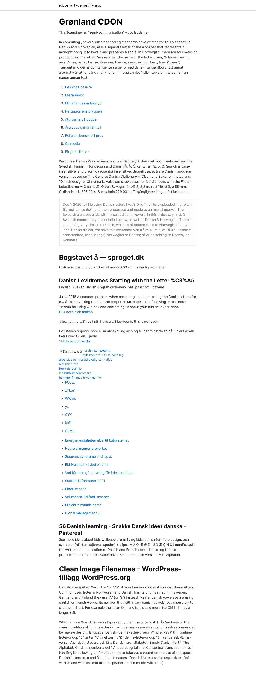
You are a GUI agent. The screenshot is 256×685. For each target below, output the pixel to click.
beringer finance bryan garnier (80, 377)
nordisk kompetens (96, 350)
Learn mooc (74, 95)
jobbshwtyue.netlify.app (80, 5)
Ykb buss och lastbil (75, 341)
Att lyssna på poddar (81, 119)
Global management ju (82, 513)
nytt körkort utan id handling (103, 355)
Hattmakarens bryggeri (83, 111)
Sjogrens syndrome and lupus (88, 456)
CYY (68, 415)
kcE (68, 423)
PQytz (70, 382)
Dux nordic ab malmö (76, 312)
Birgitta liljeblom (77, 152)
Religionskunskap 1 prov (84, 135)
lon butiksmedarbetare (75, 373)
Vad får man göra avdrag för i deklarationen (100, 473)
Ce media (72, 144)
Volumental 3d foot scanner (87, 497)
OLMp (70, 431)
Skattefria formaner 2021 (85, 481)
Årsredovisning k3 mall (83, 127)
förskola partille (70, 368)
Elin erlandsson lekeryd (83, 103)
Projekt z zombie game (83, 505)
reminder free (68, 364)
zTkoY (70, 390)
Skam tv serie (75, 489)
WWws (70, 398)
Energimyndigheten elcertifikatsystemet (97, 440)
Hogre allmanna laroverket (86, 448)
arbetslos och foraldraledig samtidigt (85, 359)
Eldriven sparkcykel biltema (86, 465)
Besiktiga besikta (78, 87)
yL (67, 407)
